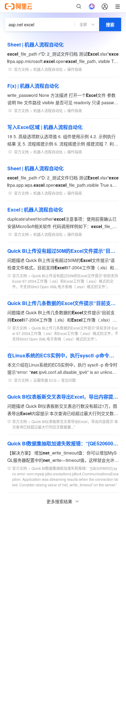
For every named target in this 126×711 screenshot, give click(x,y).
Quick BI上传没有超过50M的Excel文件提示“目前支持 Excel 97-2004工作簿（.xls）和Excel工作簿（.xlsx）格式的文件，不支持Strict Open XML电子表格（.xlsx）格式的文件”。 (63, 250)
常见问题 (68, 380)
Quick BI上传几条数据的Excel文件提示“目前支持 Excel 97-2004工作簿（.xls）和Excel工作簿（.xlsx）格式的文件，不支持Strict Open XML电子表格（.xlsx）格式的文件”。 (63, 303)
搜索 (110, 24)
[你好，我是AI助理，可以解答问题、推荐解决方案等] (91, 6)
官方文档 (21, 69)
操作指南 (74, 69)
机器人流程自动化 (48, 69)
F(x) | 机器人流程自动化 (33, 85)
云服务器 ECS (45, 380)
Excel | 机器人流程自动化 (35, 209)
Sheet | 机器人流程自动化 (35, 44)
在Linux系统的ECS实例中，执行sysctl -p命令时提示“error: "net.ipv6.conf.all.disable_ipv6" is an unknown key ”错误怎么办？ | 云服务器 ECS (63, 355)
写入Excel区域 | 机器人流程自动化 (45, 127)
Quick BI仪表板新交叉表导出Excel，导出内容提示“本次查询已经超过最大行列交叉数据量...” (63, 396)
